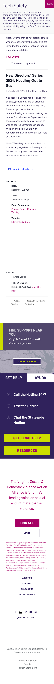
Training (15, 212)
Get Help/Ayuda (27, 594)
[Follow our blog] (26, 612)
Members (31, 208)
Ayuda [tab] (40, 377)
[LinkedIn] (20, 612)
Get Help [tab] (13, 377)
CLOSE (49, 4)
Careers (27, 583)
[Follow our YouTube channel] (31, 612)
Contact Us (27, 589)
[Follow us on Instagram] (35, 612)
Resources (27, 450)
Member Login (27, 617)
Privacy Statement (27, 667)
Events (27, 664)
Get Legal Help (27, 438)
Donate (27, 523)
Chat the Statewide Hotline (29, 420)
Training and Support (27, 660)
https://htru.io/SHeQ (20, 221)
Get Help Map (26, 361)
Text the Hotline (26, 406)
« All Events (13, 56)
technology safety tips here (29, 20)
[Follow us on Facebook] (15, 612)
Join (27, 533)
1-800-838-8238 (13, 17)
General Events (18, 208)
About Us (27, 578)
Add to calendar (21, 168)
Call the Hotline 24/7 (30, 394)
